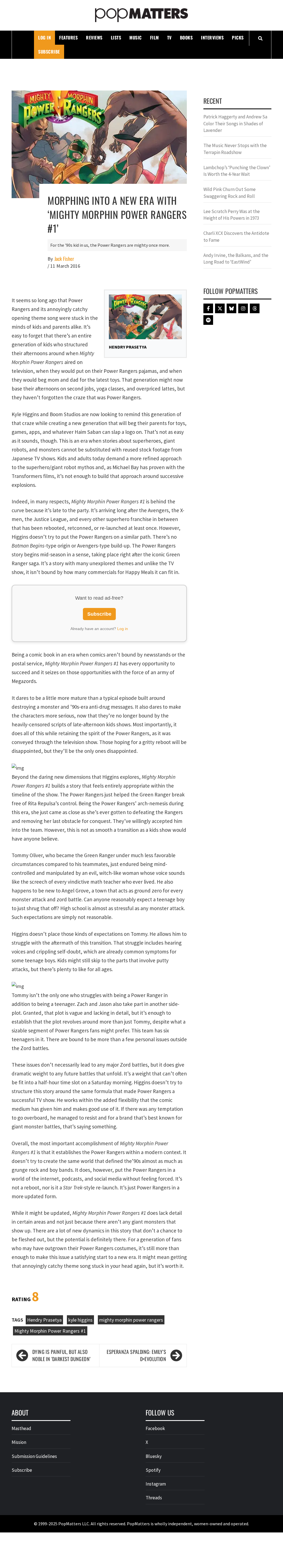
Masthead (21, 1428)
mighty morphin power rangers (131, 1320)
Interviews (212, 37)
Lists (116, 37)
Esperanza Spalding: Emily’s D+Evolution (136, 1355)
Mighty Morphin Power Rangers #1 (50, 1331)
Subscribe (49, 51)
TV (169, 37)
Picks (238, 37)
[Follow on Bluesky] (231, 308)
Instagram (156, 1484)
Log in (122, 628)
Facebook (155, 1428)
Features (68, 37)
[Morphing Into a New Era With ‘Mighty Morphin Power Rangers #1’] (99, 144)
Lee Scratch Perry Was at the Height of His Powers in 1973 (231, 214)
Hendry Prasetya (44, 1320)
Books (186, 37)
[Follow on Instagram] (243, 308)
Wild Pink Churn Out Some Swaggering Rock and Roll (229, 192)
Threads (154, 1498)
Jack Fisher (64, 258)
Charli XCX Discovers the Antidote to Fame (236, 236)
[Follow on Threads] (255, 308)
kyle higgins (80, 1320)
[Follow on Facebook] (208, 308)
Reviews (94, 37)
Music (135, 37)
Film (154, 37)
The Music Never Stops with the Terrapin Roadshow (235, 148)
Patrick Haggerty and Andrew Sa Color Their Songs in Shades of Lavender (235, 123)
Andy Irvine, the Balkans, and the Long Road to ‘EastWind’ (235, 258)
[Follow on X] (220, 308)
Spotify (153, 1470)
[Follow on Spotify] (208, 320)
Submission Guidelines (34, 1456)
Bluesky (154, 1456)
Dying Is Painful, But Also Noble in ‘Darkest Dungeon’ (61, 1355)
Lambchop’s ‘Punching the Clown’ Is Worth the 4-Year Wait (236, 170)
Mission (19, 1442)
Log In (44, 37)
